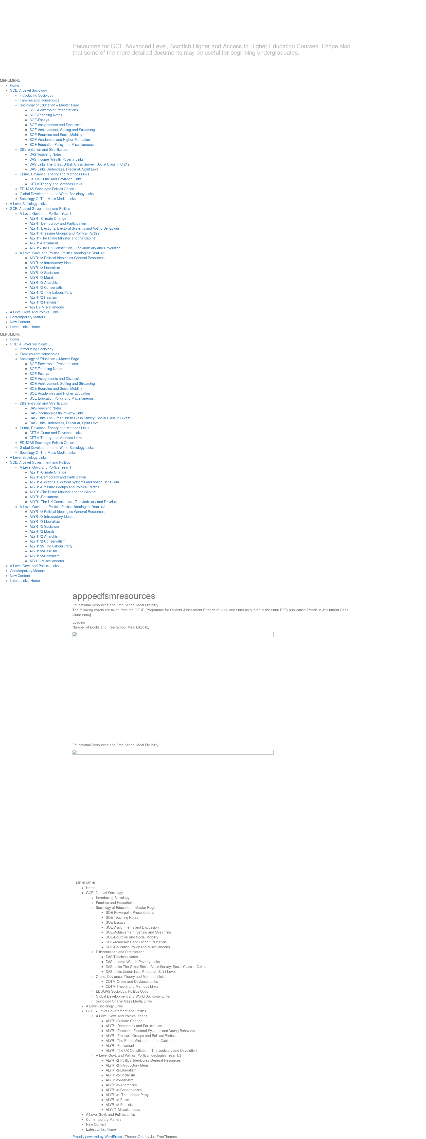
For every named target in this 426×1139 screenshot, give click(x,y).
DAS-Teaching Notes (46, 154)
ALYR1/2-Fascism (43, 297)
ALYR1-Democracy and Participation (58, 223)
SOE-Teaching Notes (46, 114)
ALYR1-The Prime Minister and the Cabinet (63, 238)
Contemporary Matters (27, 316)
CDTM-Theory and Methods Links (56, 183)
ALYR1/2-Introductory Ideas (51, 262)
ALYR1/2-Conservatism (48, 287)
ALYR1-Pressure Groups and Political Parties (64, 233)
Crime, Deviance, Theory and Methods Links (54, 173)
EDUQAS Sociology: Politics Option (47, 188)
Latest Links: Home (25, 326)
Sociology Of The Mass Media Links (48, 198)
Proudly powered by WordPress (97, 1136)
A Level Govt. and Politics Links (34, 311)
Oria (141, 1136)
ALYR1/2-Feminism (44, 302)
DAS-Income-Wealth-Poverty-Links (57, 159)
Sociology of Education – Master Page (49, 104)
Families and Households (39, 100)
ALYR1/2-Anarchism (45, 282)
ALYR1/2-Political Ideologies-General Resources (67, 257)
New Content (20, 321)
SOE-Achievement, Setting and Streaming (62, 129)
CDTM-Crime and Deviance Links (56, 178)
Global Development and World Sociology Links (57, 193)
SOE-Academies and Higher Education (60, 139)
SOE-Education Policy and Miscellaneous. (62, 144)
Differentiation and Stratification (44, 149)
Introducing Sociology (36, 95)
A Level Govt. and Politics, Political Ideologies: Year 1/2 (62, 252)
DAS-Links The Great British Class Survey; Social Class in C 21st (80, 164)
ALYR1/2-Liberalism (45, 267)
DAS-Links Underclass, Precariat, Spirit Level (64, 169)
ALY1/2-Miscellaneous (47, 307)
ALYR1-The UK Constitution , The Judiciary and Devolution (75, 247)
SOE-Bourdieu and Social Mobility (56, 134)
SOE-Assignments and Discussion (56, 124)
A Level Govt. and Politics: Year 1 (45, 213)
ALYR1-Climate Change (48, 218)
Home (14, 85)
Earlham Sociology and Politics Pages (172, 30)
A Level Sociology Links (28, 203)
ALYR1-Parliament (44, 242)
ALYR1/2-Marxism (43, 277)
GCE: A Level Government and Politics (40, 208)
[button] (10, 80)
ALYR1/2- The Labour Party (51, 292)
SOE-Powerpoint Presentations (54, 109)
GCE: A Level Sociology (28, 90)
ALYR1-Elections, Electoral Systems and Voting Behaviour (74, 228)
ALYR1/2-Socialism (44, 272)
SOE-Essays (39, 119)
